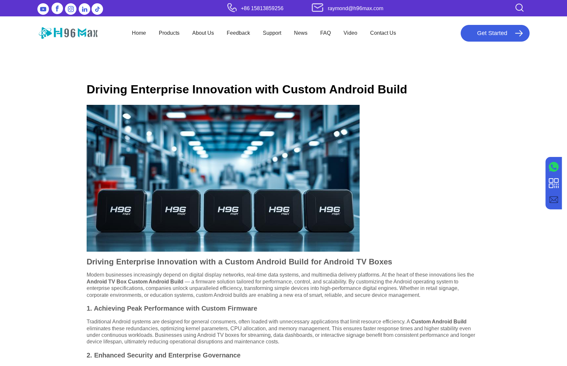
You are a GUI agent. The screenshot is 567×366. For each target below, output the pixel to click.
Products (169, 33)
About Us (203, 33)
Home (139, 33)
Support (272, 33)
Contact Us (383, 33)
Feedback (238, 33)
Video (350, 33)
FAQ (325, 33)
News (300, 33)
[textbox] (509, 7)
